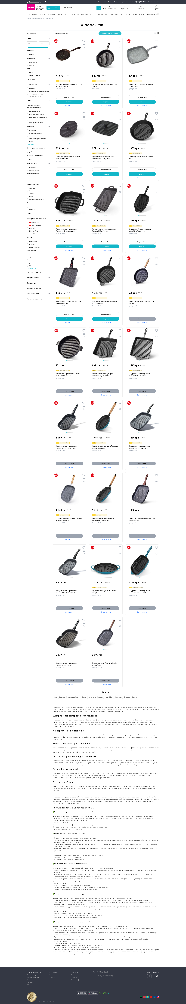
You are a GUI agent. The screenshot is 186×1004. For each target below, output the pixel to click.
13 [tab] (111, 577)
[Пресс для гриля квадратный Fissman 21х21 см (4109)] (105, 127)
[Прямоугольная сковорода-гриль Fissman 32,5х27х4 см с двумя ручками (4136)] (105, 199)
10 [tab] (73, 215)
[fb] (153, 976)
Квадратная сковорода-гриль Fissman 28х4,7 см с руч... (139, 375)
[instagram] (149, 976)
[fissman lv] (144, 997)
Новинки (42, 14)
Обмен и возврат (32, 985)
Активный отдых (139, 14)
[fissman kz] (147, 997)
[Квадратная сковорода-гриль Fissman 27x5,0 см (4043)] (142, 561)
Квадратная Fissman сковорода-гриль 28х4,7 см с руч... (140, 230)
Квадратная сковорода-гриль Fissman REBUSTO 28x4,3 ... (66, 664)
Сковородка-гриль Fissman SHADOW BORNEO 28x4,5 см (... (69, 519)
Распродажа (32, 14)
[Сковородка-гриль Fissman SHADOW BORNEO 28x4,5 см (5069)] (69, 489)
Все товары (55, 8)
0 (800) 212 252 (140, 2)
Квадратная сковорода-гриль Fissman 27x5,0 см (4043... (139, 592)
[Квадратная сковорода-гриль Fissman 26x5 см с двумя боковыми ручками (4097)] (69, 199)
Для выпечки (86, 14)
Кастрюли (62, 14)
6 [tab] (143, 143)
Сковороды (52, 14)
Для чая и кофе (73, 14)
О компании (75, 975)
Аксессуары (119, 14)
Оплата (110, 2)
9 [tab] (72, 215)
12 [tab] (110, 577)
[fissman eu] (154, 997)
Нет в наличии (142, 319)
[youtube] (157, 976)
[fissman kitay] (150, 997)
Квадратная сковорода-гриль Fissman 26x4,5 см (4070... (103, 375)
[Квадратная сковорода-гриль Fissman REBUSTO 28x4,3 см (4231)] (69, 633)
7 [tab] (144, 143)
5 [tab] (107, 143)
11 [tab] (110, 432)
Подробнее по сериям (110, 33)
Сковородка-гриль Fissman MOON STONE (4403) (141, 85)
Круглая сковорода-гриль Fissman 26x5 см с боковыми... (68, 375)
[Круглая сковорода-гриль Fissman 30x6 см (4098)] (105, 271)
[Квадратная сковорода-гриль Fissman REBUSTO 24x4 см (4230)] (69, 416)
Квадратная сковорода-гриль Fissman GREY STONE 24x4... (66, 592)
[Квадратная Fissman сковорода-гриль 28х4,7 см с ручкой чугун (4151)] (142, 199)
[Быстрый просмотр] (84, 47)
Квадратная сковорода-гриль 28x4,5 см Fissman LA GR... (69, 302)
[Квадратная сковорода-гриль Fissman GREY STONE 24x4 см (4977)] (69, 561)
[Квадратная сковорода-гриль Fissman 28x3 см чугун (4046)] (105, 489)
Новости (74, 977)
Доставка (117, 2)
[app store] (82, 994)
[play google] (93, 994)
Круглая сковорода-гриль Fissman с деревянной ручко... (105, 447)
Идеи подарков (153, 14)
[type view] (155, 33)
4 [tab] (106, 143)
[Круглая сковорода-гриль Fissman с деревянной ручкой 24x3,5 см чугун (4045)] (105, 416)
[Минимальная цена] (32, 43)
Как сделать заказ (33, 977)
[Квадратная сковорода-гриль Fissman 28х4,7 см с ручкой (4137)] (142, 344)
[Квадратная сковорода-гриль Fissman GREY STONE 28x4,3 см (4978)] (142, 416)
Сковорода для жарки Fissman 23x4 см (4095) (141, 302)
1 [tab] (69, 143)
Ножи (111, 14)
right (158, 14)
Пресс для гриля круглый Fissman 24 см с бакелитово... (69, 157)
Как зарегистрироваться (35, 975)
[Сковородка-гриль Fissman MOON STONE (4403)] (142, 54)
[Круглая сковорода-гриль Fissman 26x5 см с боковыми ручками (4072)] (69, 344)
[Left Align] (98, 8)
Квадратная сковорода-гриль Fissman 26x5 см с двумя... (66, 230)
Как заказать (102, 2)
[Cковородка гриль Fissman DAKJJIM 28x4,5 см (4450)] (142, 489)
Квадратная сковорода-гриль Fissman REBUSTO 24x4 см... (66, 447)
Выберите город (34, 2)
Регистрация (111, 9)
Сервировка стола (100, 14)
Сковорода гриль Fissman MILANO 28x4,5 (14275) (104, 664)
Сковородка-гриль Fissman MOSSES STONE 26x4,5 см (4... (69, 85)
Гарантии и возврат (127, 2)
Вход (104, 9)
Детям (128, 14)
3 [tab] (105, 143)
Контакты (52, 975)
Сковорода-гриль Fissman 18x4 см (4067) (104, 85)
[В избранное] (83, 41)
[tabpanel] (69, 54)
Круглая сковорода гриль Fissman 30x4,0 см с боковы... (104, 592)
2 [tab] (104, 143)
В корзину (69, 101)
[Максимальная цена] (44, 43)
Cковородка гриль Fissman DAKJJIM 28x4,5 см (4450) (142, 519)
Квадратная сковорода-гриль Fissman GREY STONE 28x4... (139, 447)
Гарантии (52, 977)
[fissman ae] (140, 997)
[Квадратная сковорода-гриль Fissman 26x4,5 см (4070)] (105, 344)
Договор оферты (76, 980)
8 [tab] (145, 143)
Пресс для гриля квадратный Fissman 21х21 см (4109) (103, 157)
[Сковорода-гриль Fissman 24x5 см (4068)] (142, 127)
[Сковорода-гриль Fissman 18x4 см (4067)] (105, 54)
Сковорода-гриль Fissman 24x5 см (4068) (141, 157)
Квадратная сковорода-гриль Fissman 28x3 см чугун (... (103, 519)
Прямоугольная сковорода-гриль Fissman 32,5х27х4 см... (104, 230)
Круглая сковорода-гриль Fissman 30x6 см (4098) (104, 302)
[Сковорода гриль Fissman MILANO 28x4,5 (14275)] (105, 633)
